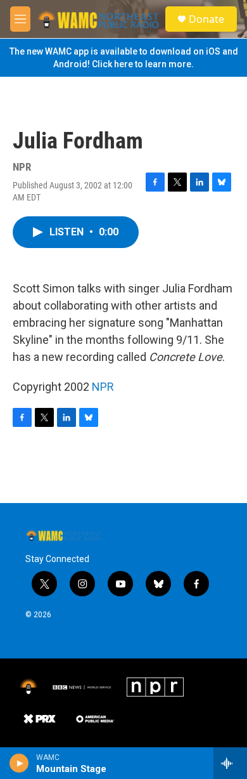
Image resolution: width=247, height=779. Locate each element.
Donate (206, 19)
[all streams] (230, 763)
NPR (103, 386)
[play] (19, 763)
